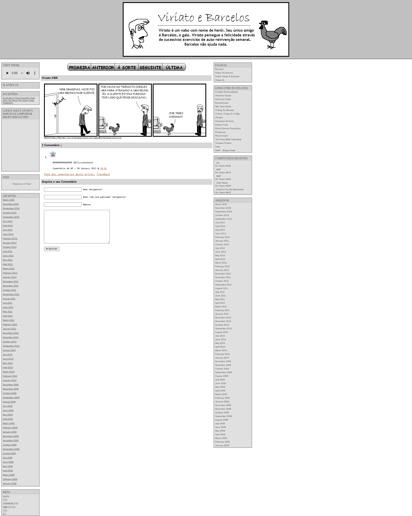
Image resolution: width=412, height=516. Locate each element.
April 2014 (8, 225)
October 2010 (10, 341)
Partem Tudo (221, 125)
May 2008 (8, 466)
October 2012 (10, 247)
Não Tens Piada (223, 106)
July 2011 (7, 303)
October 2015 (10, 212)
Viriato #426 (225, 179)
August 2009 (9, 402)
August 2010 (9, 350)
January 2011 (9, 329)
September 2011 (11, 294)
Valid (9, 506)
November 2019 (11, 204)
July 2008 (7, 457)
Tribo (217, 146)
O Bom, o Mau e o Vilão (227, 114)
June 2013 (8, 234)
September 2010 (11, 346)
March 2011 (8, 320)
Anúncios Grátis (223, 99)
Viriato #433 (225, 172)
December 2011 (10, 281)
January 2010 (10, 380)
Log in (6, 496)
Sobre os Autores (224, 73)
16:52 (103, 168)
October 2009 (10, 393)
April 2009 (8, 419)
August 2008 (9, 453)
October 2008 (10, 445)
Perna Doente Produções (228, 128)
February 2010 (10, 376)
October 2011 (9, 290)
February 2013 (10, 238)
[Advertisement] (20, 145)
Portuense (220, 132)
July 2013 (7, 230)
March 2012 (9, 268)
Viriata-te (219, 80)
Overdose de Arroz (224, 121)
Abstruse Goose (223, 95)
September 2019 (11, 208)
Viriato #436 (225, 166)
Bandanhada (221, 103)
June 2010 (8, 359)
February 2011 (10, 324)
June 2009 (8, 410)
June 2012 (8, 255)
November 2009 (11, 389)
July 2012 (7, 251)
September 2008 (11, 449)
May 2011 (7, 311)
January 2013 (10, 243)
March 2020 (9, 200)
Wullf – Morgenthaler (225, 150)
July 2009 (7, 406)
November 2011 (10, 286)
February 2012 (10, 273)
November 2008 (11, 440)
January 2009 (10, 432)
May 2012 (8, 260)
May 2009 (8, 414)
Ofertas (219, 117)
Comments (10, 503)
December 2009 (11, 384)
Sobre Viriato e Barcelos (227, 76)
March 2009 (9, 423)
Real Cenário (221, 136)
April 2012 (8, 264)
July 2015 (7, 221)
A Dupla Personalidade (226, 92)
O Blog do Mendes (224, 110)
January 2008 (10, 483)
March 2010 (9, 372)
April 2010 (8, 367)
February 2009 (10, 427)
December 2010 (11, 333)
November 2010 (11, 337)
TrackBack (103, 174)
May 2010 (8, 363)
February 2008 (10, 479)
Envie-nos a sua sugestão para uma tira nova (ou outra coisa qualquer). (19, 100)
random (219, 69)
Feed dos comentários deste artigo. (69, 174)
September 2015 (11, 217)
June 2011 (8, 307)
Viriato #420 (225, 186)
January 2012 (10, 277)
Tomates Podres (223, 143)
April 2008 (8, 470)
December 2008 (11, 436)
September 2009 (11, 397)
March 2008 (9, 475)
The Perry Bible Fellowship (228, 139)
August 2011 (9, 298)
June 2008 (8, 462)
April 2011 (8, 316)
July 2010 (7, 354)
